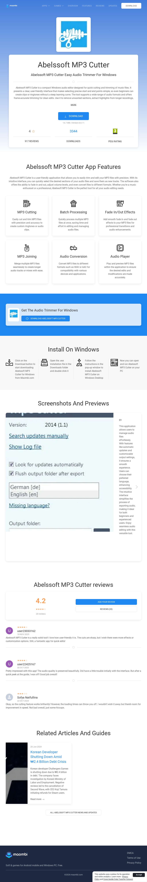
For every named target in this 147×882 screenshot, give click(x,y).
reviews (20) (106, 609)
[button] (10, 486)
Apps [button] (44, 6)
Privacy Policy (134, 862)
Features (87, 6)
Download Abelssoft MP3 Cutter (47, 318)
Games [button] (57, 6)
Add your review (106, 602)
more (73, 105)
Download (131, 6)
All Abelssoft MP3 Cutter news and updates (73, 812)
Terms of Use (133, 858)
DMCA (130, 853)
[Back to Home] (11, 6)
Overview (73, 6)
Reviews (100, 6)
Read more (36, 799)
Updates (113, 6)
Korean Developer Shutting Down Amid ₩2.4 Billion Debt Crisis (48, 757)
